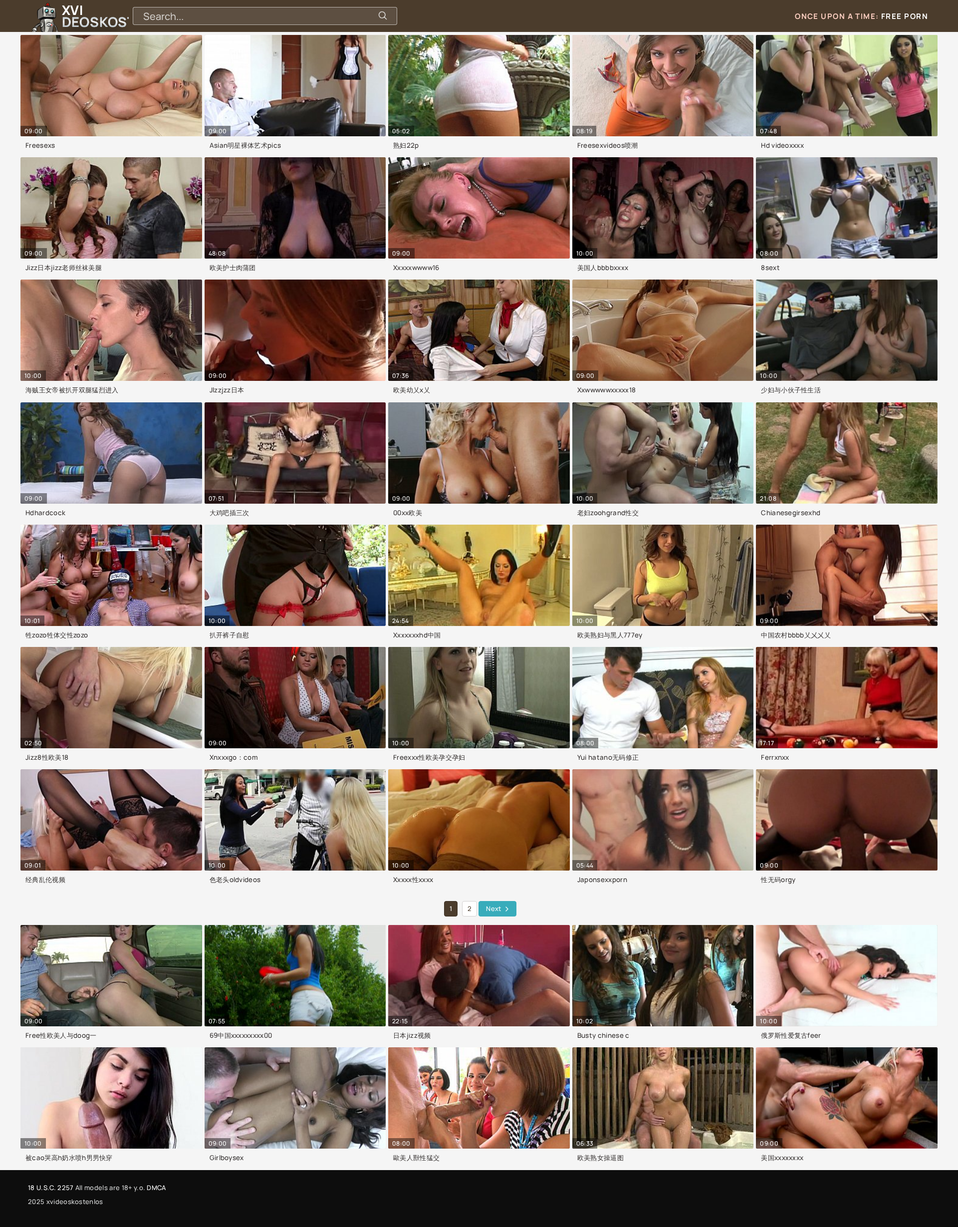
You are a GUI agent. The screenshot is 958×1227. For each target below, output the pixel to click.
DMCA (156, 1187)
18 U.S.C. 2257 (50, 1187)
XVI (121, 16)
